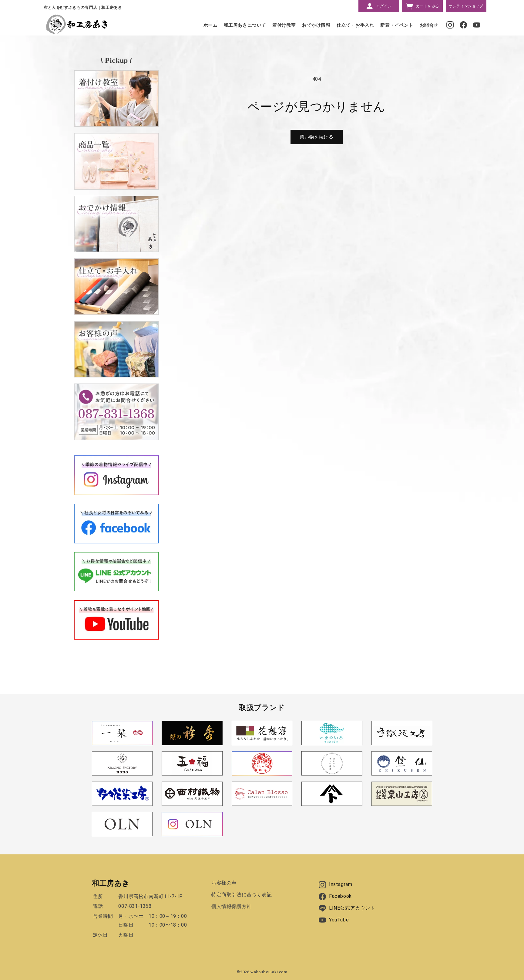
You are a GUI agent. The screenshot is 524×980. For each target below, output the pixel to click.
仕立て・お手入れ (356, 25)
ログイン (383, 6)
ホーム (210, 25)
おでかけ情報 (316, 25)
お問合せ (429, 25)
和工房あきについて (245, 25)
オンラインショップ (466, 6)
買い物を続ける (317, 137)
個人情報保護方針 (231, 906)
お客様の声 (224, 883)
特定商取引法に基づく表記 (241, 894)
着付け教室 (284, 25)
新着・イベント (396, 25)
